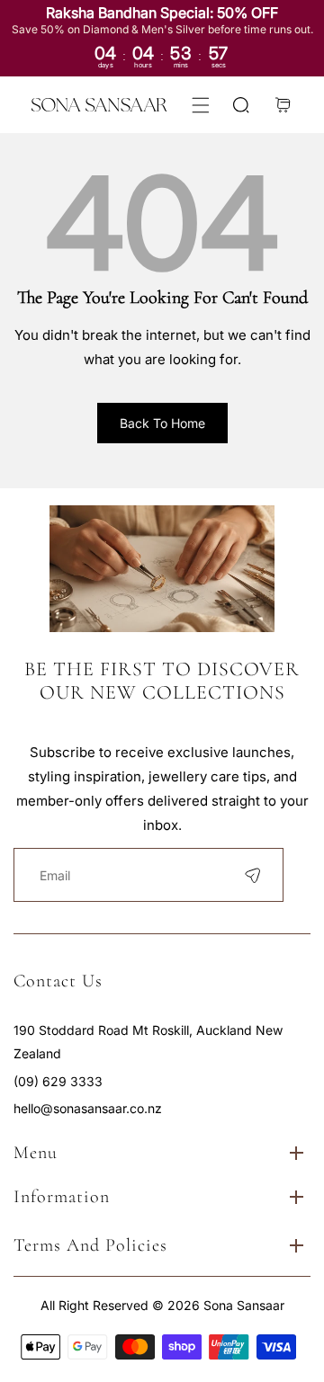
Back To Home (162, 423)
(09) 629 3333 (58, 1081)
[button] (200, 104)
